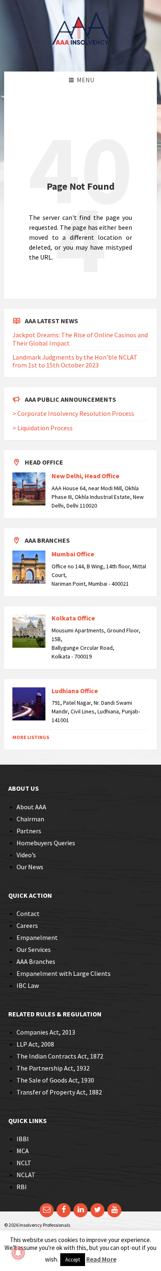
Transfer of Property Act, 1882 (59, 1092)
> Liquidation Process (42, 428)
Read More (101, 1259)
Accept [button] (72, 1259)
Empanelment (37, 937)
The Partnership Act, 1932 (53, 1068)
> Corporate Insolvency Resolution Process (73, 413)
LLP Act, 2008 (35, 1044)
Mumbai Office (73, 554)
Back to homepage (64, 280)
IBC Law (28, 985)
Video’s (26, 855)
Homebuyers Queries (46, 843)
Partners (29, 831)
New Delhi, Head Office (85, 476)
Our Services (34, 949)
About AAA (31, 807)
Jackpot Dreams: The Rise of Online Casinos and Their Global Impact (80, 339)
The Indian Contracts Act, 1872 (60, 1056)
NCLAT (26, 1175)
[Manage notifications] (18, 1252)
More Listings (30, 737)
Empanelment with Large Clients (64, 973)
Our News (30, 867)
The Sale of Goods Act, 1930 (55, 1080)
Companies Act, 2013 (46, 1032)
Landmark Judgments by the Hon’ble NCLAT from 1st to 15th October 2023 (74, 361)
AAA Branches (36, 961)
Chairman (30, 819)
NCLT (24, 1163)
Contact (28, 913)
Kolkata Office (73, 618)
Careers (27, 925)
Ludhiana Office (75, 691)
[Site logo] (80, 55)
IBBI (23, 1139)
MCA (23, 1151)
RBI (22, 1187)
